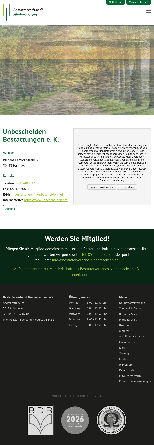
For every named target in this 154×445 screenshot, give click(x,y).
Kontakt (124, 359)
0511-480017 (25, 183)
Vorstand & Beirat (130, 308)
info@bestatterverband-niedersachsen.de (85, 260)
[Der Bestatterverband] (23, 19)
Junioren (124, 331)
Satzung (124, 353)
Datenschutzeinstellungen (135, 381)
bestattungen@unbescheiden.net (38, 194)
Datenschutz (126, 370)
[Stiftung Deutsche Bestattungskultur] (75, 434)
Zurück (10, 209)
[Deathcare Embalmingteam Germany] (111, 434)
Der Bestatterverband (132, 303)
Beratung (124, 325)
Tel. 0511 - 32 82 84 (97, 254)
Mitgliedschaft (128, 319)
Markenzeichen (128, 342)
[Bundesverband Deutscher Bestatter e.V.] (40, 434)
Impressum (125, 364)
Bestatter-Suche (128, 314)
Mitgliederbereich (138, 2)
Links (122, 347)
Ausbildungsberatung (132, 336)
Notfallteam (115, 2)
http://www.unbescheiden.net (46, 200)
